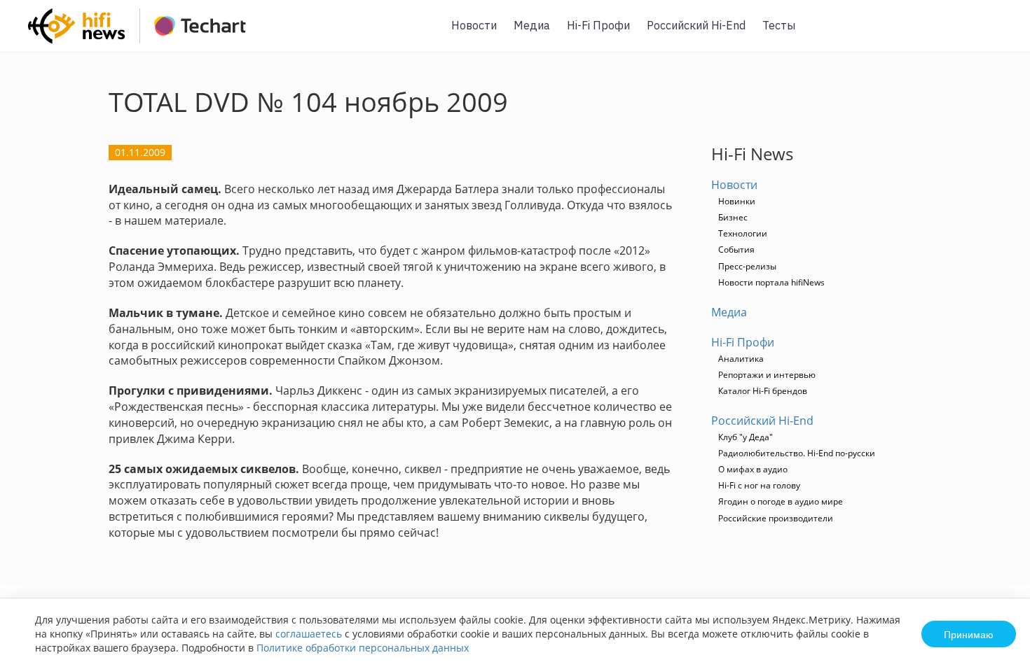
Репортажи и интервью (767, 375)
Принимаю (969, 634)
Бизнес (733, 217)
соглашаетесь (308, 633)
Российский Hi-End (696, 25)
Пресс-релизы (747, 266)
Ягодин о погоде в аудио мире (780, 501)
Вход (998, 34)
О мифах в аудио (753, 469)
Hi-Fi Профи (598, 25)
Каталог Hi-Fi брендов (762, 391)
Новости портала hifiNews (771, 282)
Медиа (532, 25)
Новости (474, 25)
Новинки (736, 201)
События (736, 249)
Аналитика (741, 359)
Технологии (742, 233)
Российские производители (775, 518)
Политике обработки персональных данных (362, 647)
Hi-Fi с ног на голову (759, 485)
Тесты (778, 25)
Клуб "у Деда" (745, 437)
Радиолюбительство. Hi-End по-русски (796, 453)
